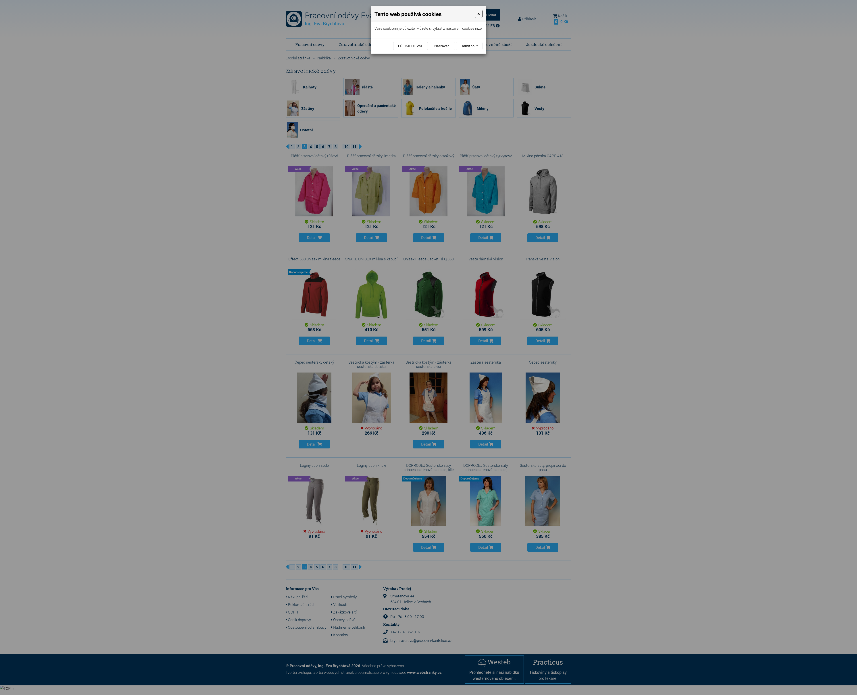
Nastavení (442, 46)
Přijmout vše (410, 46)
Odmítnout (469, 46)
